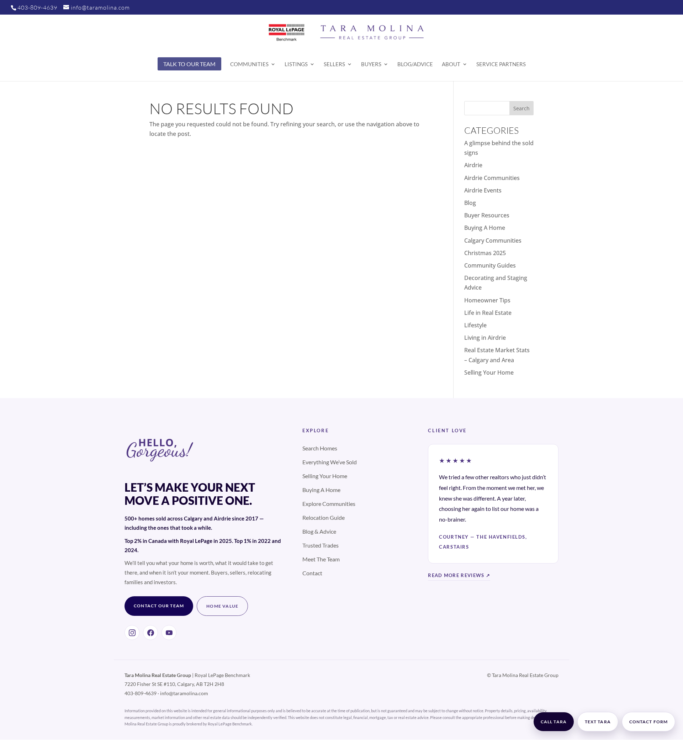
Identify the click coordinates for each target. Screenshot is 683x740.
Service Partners (501, 64)
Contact (312, 573)
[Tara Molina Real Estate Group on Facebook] (150, 632)
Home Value (222, 606)
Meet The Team (321, 559)
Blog (470, 203)
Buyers (371, 64)
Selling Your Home (489, 372)
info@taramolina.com (184, 693)
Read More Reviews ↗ (459, 575)
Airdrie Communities (492, 178)
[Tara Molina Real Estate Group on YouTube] (169, 632)
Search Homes (319, 448)
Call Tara (554, 721)
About (451, 64)
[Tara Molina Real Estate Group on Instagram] (132, 632)
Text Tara (598, 721)
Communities (249, 64)
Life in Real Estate (488, 313)
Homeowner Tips (487, 300)
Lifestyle (475, 325)
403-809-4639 (37, 7)
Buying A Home (484, 228)
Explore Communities (328, 503)
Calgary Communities (492, 240)
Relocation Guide (323, 517)
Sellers (334, 64)
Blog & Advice (319, 531)
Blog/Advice (415, 64)
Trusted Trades (320, 545)
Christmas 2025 (485, 253)
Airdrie (473, 165)
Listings (296, 64)
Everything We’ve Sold (329, 462)
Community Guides (490, 265)
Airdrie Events (483, 190)
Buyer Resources (486, 215)
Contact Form (648, 721)
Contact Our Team (159, 605)
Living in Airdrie (485, 338)
